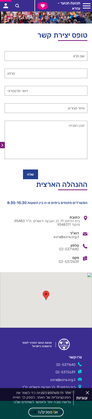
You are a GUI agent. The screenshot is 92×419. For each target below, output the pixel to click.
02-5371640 (65, 365)
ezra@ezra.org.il (62, 380)
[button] (46, 412)
